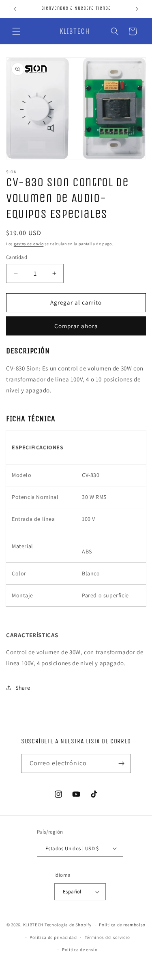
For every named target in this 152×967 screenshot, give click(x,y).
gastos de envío (29, 243)
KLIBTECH (33, 925)
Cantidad (16, 257)
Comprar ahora (76, 326)
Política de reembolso (122, 925)
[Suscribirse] (122, 763)
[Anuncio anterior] (15, 9)
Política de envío (80, 949)
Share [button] (22, 687)
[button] (16, 31)
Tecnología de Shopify (68, 925)
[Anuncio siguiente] (137, 9)
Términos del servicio (107, 937)
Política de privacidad (53, 937)
